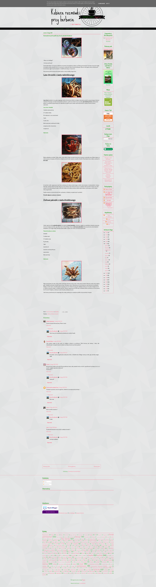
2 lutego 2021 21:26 (63, 331)
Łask (70, 573)
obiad (73, 558)
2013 (106, 288)
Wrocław (102, 543)
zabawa (50, 571)
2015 (106, 284)
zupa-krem (52, 573)
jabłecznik (52, 553)
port (73, 562)
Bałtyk (52, 535)
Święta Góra (83, 573)
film (89, 550)
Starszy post (97, 466)
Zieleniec (108, 543)
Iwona (47, 407)
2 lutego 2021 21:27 (63, 352)
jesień (83, 553)
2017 (106, 280)
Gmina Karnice (87, 537)
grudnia (106, 245)
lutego (106, 268)
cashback (73, 547)
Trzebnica (82, 543)
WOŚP (98, 543)
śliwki (95, 573)
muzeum (50, 558)
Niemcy (71, 540)
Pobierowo (86, 540)
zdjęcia (78, 571)
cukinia (48, 548)
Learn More (101, 3)
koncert (61, 555)
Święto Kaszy (90, 573)
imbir (104, 551)
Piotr (109, 224)
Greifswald (103, 537)
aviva (65, 545)
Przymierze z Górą (106, 540)
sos (69, 566)
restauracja (68, 564)
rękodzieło (44, 566)
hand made (88, 551)
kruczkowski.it (82, 583)
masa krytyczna (91, 557)
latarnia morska (54, 557)
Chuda (108, 219)
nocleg (69, 558)
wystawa (112, 569)
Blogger (83, 580)
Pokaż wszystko (110, 207)
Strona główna (71, 466)
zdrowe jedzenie (85, 571)
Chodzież (86, 535)
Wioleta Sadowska (50, 321)
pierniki (82, 560)
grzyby (64, 552)
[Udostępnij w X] (65, 312)
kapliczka (100, 553)
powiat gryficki (78, 562)
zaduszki (63, 571)
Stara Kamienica (85, 542)
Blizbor (62, 535)
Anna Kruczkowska (54, 331)
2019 (106, 275)
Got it (108, 3)
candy (68, 547)
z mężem (45, 571)
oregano (88, 558)
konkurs (67, 555)
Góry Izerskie (65, 539)
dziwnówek (59, 550)
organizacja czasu (95, 558)
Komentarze (46, 484)
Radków (112, 540)
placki (94, 560)
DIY (95, 535)
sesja (50, 566)
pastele (69, 560)
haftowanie (76, 551)
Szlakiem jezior (106, 542)
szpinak (63, 567)
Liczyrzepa (50, 540)
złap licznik (66, 573)
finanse (94, 550)
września (107, 253)
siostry (54, 566)
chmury (81, 547)
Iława (87, 539)
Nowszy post (46, 466)
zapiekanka (73, 571)
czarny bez (63, 548)
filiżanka (84, 550)
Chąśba (90, 535)
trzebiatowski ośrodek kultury (97, 567)
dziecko (112, 548)
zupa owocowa (45, 573)
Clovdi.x (47, 364)
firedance (98, 550)
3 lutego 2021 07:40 (63, 387)
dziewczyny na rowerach (49, 550)
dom (83, 548)
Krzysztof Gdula (49, 341)
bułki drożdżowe (61, 547)
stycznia (107, 270)
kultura (108, 555)
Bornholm (67, 535)
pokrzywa (44, 562)
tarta (76, 567)
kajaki (96, 553)
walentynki (107, 567)
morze (104, 557)
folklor (105, 550)
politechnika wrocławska (60, 562)
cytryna (57, 548)
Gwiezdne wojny (56, 539)
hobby (93, 551)
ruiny (111, 564)
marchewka (85, 557)
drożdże (52, 314)
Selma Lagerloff (71, 542)
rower (85, 28)
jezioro (87, 553)
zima (98, 571)
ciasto (101, 547)
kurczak (112, 555)
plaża (98, 560)
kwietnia (107, 264)
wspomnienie (88, 569)
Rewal (48, 542)
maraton (70, 557)
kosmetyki (73, 555)
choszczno (87, 547)
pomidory (68, 562)
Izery (82, 539)
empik (69, 550)
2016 (106, 282)
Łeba (74, 573)
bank (75, 545)
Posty (45, 481)
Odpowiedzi (50, 328)
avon (68, 545)
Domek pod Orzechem (58, 28)
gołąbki (48, 551)
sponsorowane (92, 28)
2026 (106, 232)
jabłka (56, 553)
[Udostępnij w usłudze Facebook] (66, 312)
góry (70, 552)
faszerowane (78, 550)
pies (86, 560)
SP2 (65, 542)
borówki (108, 545)
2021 (106, 243)
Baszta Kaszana (45, 535)
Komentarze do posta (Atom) (74, 471)
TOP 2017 (56, 543)
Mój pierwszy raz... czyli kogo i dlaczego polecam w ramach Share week (108, 170)
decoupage (78, 548)
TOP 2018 (62, 543)
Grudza (108, 537)
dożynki (86, 548)
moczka (100, 557)
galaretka (44, 551)
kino (53, 555)
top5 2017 (83, 567)
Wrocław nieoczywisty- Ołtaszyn (108, 176)
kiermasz (49, 555)
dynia (104, 548)
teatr (79, 567)
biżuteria (94, 545)
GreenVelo (98, 537)
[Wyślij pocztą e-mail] (62, 312)
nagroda (59, 558)
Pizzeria (81, 540)
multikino (45, 558)
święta (110, 573)
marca (106, 266)
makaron (64, 557)
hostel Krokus (98, 551)
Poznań (99, 540)
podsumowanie (108, 560)
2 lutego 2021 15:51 (58, 321)
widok (54, 569)
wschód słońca (73, 569)
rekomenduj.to (61, 564)
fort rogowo (110, 550)
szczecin (58, 567)
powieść (85, 562)
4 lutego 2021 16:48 (53, 427)
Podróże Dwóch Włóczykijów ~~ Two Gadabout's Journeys (108, 204)
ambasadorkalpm (58, 545)
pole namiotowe (52, 562)
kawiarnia (44, 555)
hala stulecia (82, 551)
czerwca (107, 259)
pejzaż (78, 560)
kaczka (92, 553)
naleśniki (64, 558)
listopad (59, 557)
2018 (106, 277)
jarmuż (70, 553)
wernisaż (50, 569)
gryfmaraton (54, 551)
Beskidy (57, 535)
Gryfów (50, 539)
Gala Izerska (71, 537)
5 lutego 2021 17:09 (63, 377)
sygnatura (53, 567)
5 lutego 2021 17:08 (63, 417)
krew (86, 555)
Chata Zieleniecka (73, 535)
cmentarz (106, 547)
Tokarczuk (68, 543)
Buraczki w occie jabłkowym (108, 158)
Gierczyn (78, 537)
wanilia (112, 567)
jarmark (65, 553)
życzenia (44, 574)
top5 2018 (89, 567)
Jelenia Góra (92, 539)
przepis (98, 562)
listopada (107, 247)
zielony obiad (92, 571)
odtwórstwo (79, 558)
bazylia (79, 545)
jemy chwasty (76, 553)
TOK (51, 543)
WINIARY (93, 543)
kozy (78, 555)
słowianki (68, 567)
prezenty (91, 562)
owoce (107, 558)
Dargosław (105, 535)
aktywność (52, 545)
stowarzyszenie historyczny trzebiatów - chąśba (101, 566)
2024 (106, 237)
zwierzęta (100, 28)
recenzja (79, 28)
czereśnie (73, 548)
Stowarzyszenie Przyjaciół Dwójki (95, 542)
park (59, 560)
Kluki (111, 539)
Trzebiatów (75, 544)
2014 (106, 286)
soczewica (64, 566)
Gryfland (45, 539)
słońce (72, 567)
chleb (77, 547)
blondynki (103, 545)
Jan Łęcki (109, 200)
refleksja (54, 564)
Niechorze (66, 540)
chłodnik (91, 547)
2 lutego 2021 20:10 (57, 341)
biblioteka (83, 545)
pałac (74, 560)
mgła (96, 557)
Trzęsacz (88, 543)
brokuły (50, 547)
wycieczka (96, 569)
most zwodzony (111, 557)
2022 (106, 241)
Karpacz (107, 539)
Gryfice (112, 537)
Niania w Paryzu (108, 189)
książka (90, 555)
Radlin (45, 542)
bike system (89, 545)
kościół (82, 555)
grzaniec (59, 551)
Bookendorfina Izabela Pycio (52, 387)
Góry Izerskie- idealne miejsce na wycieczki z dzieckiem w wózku (108, 163)
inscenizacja (46, 553)
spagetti (73, 566)
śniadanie (99, 573)
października (107, 250)
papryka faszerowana (52, 560)
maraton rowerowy (77, 557)
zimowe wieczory (105, 571)
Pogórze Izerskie (92, 540)
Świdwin (78, 573)
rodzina (74, 564)
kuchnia (67, 28)
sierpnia (107, 255)
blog (99, 545)
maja (106, 262)
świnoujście (105, 573)
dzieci (108, 548)
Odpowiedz (48, 325)
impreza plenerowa (110, 551)
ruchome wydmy (105, 564)
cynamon (53, 548)
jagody (60, 553)
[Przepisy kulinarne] (108, 105)
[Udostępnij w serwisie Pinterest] (67, 312)
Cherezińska (80, 535)
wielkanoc (59, 569)
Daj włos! (100, 535)
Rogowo (53, 542)
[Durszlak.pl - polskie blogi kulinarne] (79, 513)
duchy (100, 548)
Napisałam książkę (108, 49)
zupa (111, 571)
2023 (106, 239)
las (48, 557)
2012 (106, 291)
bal (72, 545)
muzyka (55, 558)
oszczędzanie (102, 558)
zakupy (67, 571)
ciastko (48, 314)
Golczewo (93, 537)
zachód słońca (57, 571)
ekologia (64, 550)
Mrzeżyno (56, 540)
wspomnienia (81, 569)
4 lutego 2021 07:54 (53, 407)
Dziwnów (66, 537)
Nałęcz (61, 540)
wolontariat (65, 569)
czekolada (68, 548)
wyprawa (106, 569)
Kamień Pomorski (100, 539)
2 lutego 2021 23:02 (54, 364)
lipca (106, 257)
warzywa (45, 569)
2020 (106, 273)
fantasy (73, 550)
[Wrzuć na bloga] (63, 312)
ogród (84, 558)
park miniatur (64, 560)
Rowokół (58, 542)
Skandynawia (77, 542)
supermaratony (45, 567)
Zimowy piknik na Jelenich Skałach (108, 180)
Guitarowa (109, 221)
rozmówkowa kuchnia (93, 564)
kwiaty (44, 557)
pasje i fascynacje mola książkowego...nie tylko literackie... (108, 193)
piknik (91, 560)
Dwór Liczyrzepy (60, 537)
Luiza (47, 427)
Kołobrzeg (44, 540)
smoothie (59, 566)
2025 (106, 235)
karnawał (56, 314)
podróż (73, 28)
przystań (110, 562)
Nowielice (76, 540)
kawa (111, 553)
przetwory (104, 562)
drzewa (96, 548)
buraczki (55, 547)
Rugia (62, 542)
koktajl (57, 555)
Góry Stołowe (77, 539)
